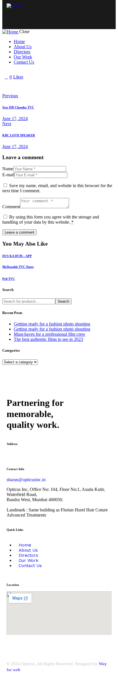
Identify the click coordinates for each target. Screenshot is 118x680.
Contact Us (30, 565)
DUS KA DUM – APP (17, 256)
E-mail (8, 174)
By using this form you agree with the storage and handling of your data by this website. (50, 219)
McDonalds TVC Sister (18, 266)
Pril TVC (8, 278)
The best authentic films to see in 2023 (48, 339)
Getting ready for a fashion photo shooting (52, 323)
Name (7, 168)
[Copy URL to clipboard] (57, 86)
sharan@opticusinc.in (26, 479)
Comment (11, 206)
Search (63, 301)
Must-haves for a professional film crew (49, 334)
